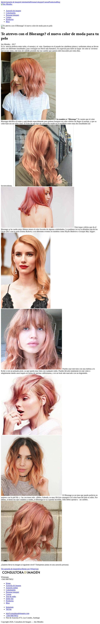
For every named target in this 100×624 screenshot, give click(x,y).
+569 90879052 (12, 616)
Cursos (46, 2)
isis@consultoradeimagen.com (17, 613)
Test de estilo (11, 596)
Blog (58, 2)
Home (8, 583)
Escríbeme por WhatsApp (29, 569)
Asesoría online (12, 588)
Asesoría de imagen (12, 2)
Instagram (9, 607)
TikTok (8, 609)
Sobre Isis (9, 599)
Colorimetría (25, 2)
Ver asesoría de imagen (10, 569)
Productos (52, 2)
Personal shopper (36, 2)
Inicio (3, 2)
